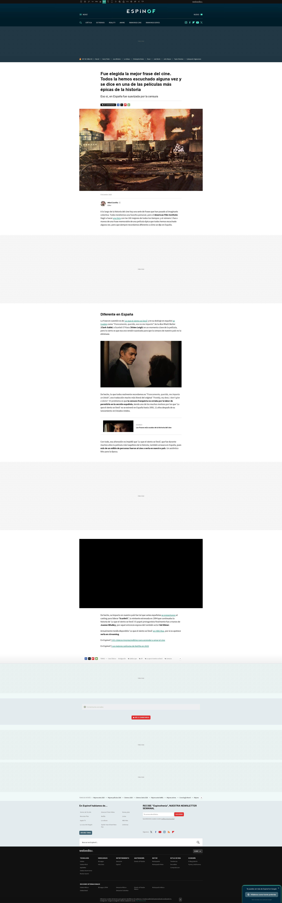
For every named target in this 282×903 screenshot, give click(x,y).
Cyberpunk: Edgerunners (194, 59)
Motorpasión (156, 861)
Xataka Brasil (84, 890)
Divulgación (122, 659)
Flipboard (193, 22)
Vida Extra (101, 864)
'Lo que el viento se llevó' (135, 320)
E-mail (128, 105)
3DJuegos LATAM (103, 887)
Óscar (148, 59)
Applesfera (83, 867)
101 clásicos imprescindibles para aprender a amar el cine (138, 640)
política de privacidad (167, 819)
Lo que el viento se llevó (154, 659)
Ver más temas (86, 833)
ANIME (122, 22)
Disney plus (126, 812)
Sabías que (133, 659)
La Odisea (127, 59)
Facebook (189, 22)
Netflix (103, 816)
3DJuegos (101, 861)
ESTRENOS (100, 22)
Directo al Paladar (139, 861)
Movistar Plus (84, 816)
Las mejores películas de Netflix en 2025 (130, 646)
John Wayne (167, 59)
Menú (85, 14)
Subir (196, 851)
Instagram (186, 22)
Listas (124, 816)
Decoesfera (173, 864)
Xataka (82, 861)
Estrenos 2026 (128, 798)
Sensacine (119, 861)
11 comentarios (109, 105)
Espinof (141, 11)
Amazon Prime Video (108, 812)
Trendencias (173, 861)
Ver (142, 717)
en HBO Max (158, 630)
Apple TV (83, 820)
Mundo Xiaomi (84, 874)
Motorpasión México (158, 887)
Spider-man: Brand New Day (108, 826)
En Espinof (139, 425)
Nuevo (196, 14)
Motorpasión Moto (157, 864)
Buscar (198, 842)
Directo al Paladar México (139, 888)
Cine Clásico (112, 659)
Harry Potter (106, 59)
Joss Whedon (117, 59)
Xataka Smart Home (86, 871)
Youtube (197, 22)
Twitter (201, 22)
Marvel (97, 59)
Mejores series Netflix (157, 798)
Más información (141, 901)
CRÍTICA (88, 22)
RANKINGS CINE (135, 22)
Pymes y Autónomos (194, 864)
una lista (117, 218)
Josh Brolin (157, 59)
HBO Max (125, 820)
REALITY (112, 22)
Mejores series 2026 (99, 798)
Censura (169, 659)
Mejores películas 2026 (114, 798)
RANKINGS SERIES (153, 22)
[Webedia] (86, 850)
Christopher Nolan (138, 59)
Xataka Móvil (84, 864)
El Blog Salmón (193, 861)
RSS (169, 831)
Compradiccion (175, 867)
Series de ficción (85, 812)
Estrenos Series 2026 (142, 798)
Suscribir (179, 814)
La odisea (104, 820)
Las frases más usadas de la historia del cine (153, 427)
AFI (142, 659)
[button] (114, 202)
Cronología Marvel (185, 798)
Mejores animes (171, 798)
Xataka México (84, 887)
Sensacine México (121, 887)
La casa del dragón (86, 825)
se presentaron (168, 615)
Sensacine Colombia (122, 890)
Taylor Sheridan (178, 59)
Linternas (125, 825)
